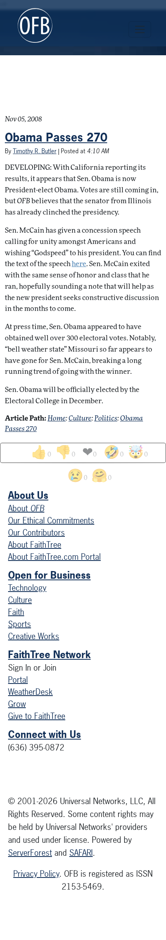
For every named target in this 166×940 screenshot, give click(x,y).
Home (57, 418)
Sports (19, 624)
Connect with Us (44, 734)
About (26, 508)
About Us (28, 495)
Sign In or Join (32, 667)
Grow (17, 703)
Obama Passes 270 (56, 137)
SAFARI (81, 852)
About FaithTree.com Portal (54, 556)
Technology (27, 587)
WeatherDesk (30, 691)
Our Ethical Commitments (51, 520)
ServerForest (30, 852)
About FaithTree (34, 544)
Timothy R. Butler (34, 151)
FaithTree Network (49, 654)
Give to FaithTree (36, 716)
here (79, 264)
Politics (105, 418)
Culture (79, 418)
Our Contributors (36, 532)
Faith (16, 612)
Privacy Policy (36, 873)
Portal (18, 679)
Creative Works (33, 636)
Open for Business (49, 575)
